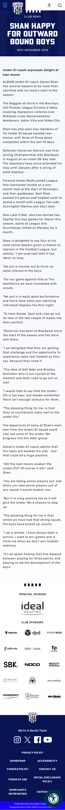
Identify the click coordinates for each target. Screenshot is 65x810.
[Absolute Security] (32, 696)
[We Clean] (54, 696)
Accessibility (47, 760)
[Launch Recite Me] (53, 798)
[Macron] (11, 633)
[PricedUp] (54, 649)
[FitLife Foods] (32, 649)
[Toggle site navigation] (5, 5)
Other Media (31, 807)
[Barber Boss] (54, 633)
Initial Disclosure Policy (47, 779)
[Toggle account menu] (49, 5)
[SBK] (11, 664)
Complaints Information (18, 791)
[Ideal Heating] (32, 608)
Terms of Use (17, 779)
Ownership (18, 760)
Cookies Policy (17, 769)
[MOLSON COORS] (54, 680)
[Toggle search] (60, 5)
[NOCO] (32, 664)
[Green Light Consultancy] (11, 680)
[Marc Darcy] (32, 680)
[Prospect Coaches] (11, 696)
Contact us (47, 769)
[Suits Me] (11, 649)
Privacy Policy (32, 752)
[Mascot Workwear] (54, 664)
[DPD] (32, 633)
